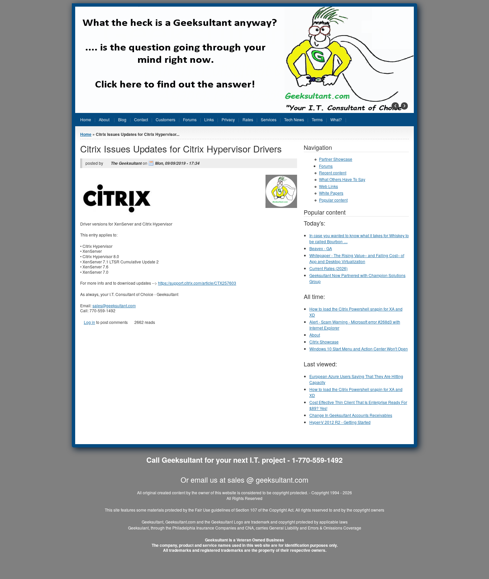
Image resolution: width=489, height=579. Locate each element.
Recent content (332, 172)
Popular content (333, 200)
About (314, 335)
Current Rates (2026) (328, 268)
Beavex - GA (320, 248)
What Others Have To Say (342, 179)
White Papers (331, 193)
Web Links (328, 186)
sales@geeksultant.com (116, 305)
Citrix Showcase (324, 341)
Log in (89, 322)
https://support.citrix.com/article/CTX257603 (199, 283)
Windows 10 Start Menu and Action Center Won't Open (358, 348)
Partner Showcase (335, 159)
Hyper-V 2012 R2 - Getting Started (340, 422)
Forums (326, 166)
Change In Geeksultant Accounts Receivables (350, 415)
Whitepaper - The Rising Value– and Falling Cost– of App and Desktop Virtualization (356, 258)
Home (85, 134)
